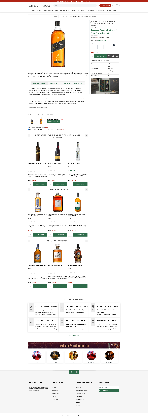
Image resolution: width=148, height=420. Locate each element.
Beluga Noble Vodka (54, 163)
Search (94, 5)
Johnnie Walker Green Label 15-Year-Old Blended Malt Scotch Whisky (77, 215)
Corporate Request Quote (82, 390)
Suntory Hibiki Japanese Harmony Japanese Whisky (36, 266)
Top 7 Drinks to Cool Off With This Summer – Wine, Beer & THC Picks (46, 320)
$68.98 (61, 119)
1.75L (109, 63)
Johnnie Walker (102, 40)
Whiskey (110, 71)
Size (92, 43)
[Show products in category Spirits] (55, 355)
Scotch (115, 71)
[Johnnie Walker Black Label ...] (29, 16)
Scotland (110, 68)
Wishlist (54, 396)
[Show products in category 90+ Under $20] (91, 355)
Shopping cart (55, 393)
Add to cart (100, 56)
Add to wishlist (109, 56)
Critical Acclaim (39, 83)
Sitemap (78, 402)
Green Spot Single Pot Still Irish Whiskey (56, 214)
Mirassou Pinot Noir (34, 163)
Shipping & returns (80, 393)
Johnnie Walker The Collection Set (77, 266)
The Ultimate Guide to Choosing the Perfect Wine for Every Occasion (77, 306)
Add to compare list (113, 56)
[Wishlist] (113, 5)
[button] (29, 135)
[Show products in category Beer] (73, 355)
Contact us (78, 387)
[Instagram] (76, 372)
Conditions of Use (80, 399)
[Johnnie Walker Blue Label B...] (118, 16)
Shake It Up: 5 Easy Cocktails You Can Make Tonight (108, 306)
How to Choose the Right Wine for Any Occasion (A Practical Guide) (46, 306)
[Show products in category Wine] (36, 355)
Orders (54, 387)
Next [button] (86, 189)
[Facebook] (71, 372)
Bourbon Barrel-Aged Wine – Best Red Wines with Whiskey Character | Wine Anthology (77, 320)
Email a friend (117, 56)
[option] (38, 164)
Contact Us (78, 83)
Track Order (55, 399)
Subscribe (104, 390)
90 (108, 75)
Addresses (55, 390)
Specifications (54, 83)
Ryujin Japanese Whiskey (55, 265)
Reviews (67, 83)
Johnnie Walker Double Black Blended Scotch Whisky (77, 164)
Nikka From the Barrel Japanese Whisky (37, 214)
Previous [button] (29, 189)
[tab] (39, 83)
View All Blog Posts (74, 335)
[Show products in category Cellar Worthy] (109, 355)
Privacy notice (79, 396)
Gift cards (78, 405)
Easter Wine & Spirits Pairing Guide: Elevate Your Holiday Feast (108, 320)
